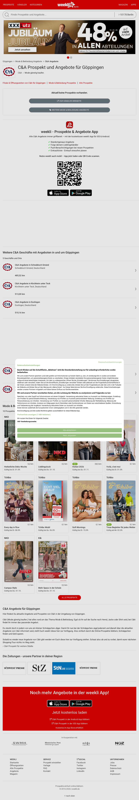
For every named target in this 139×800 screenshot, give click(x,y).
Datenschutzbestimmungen (110, 362)
